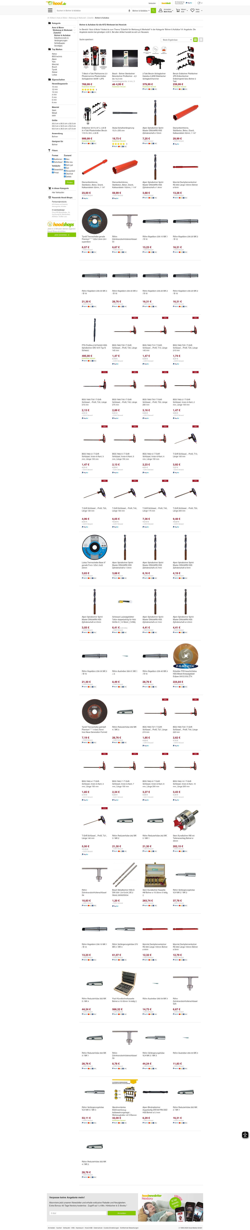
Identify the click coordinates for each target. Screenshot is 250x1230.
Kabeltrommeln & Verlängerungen (61, 39)
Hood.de (56, 3)
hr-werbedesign (58, 209)
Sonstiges (58, 45)
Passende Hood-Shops (62, 197)
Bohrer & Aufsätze (62, 35)
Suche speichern (86, 39)
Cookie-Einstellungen (111, 1228)
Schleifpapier (59, 43)
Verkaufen (152, 3)
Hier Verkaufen (58, 192)
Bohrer (55, 144)
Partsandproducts (59, 201)
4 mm (130, 81)
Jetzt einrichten (60, 234)
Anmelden (122, 1213)
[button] (200, 3)
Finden (70, 182)
